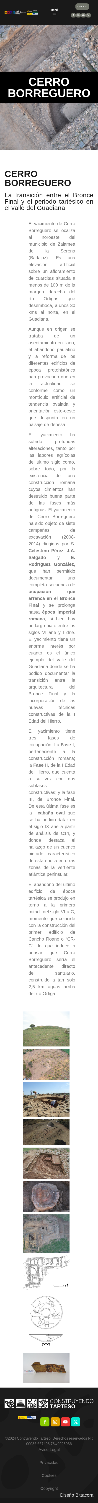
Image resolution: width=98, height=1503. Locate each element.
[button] (54, 14)
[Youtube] (65, 1421)
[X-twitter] (75, 1421)
